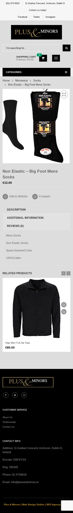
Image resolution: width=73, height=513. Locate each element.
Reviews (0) (15, 226)
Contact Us (8, 426)
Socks (37, 80)
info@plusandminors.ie (25, 482)
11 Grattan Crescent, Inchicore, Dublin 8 (45, 3)
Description (16, 209)
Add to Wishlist (18, 196)
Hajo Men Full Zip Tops (17, 342)
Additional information (25, 217)
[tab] (36, 210)
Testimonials (9, 422)
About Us (7, 417)
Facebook (23, 17)
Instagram (50, 17)
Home (6, 80)
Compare (44, 196)
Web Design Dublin (33, 504)
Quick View (64, 312)
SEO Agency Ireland (57, 504)
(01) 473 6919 (12, 3)
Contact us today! (38, 10)
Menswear (21, 80)
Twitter (36, 17)
